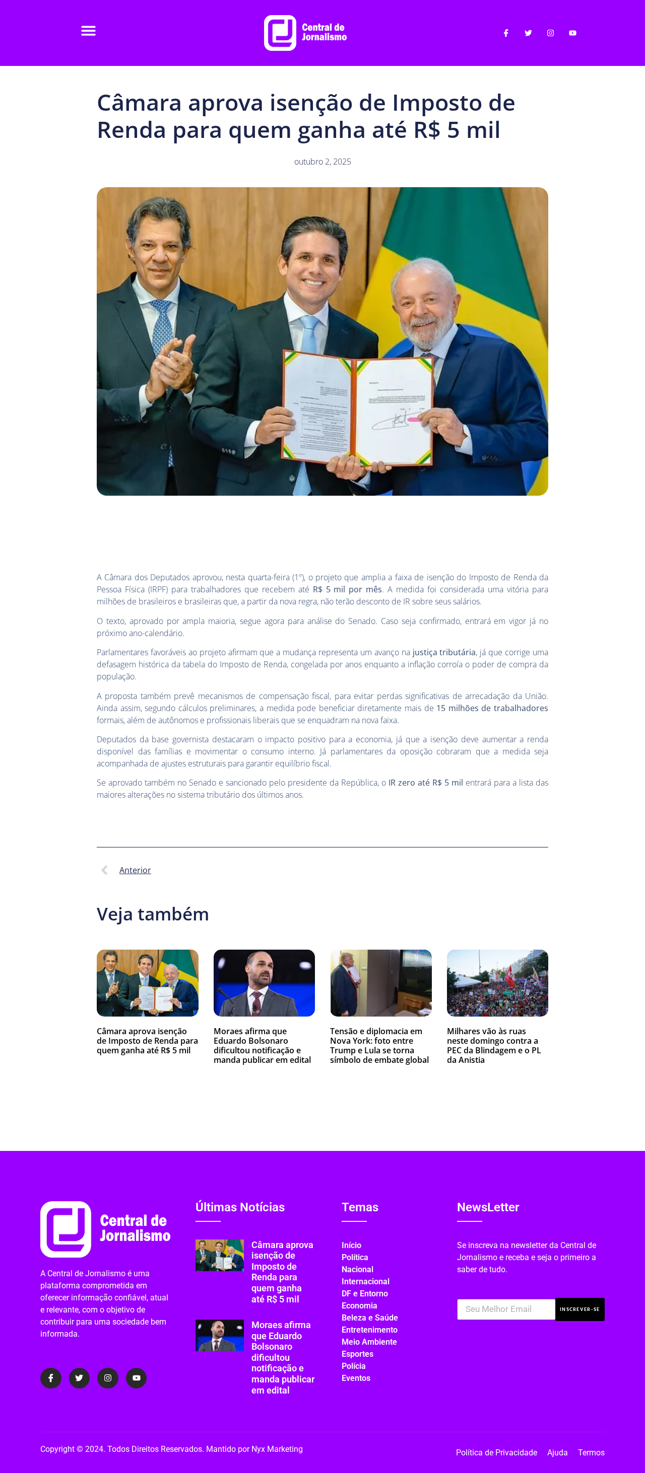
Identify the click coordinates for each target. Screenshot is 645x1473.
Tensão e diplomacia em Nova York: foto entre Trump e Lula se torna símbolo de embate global (379, 1046)
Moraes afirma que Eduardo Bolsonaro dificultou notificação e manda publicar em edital (262, 1046)
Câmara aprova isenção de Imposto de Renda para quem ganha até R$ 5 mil (147, 1041)
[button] (88, 30)
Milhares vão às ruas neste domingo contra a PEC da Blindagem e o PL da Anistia (494, 1046)
